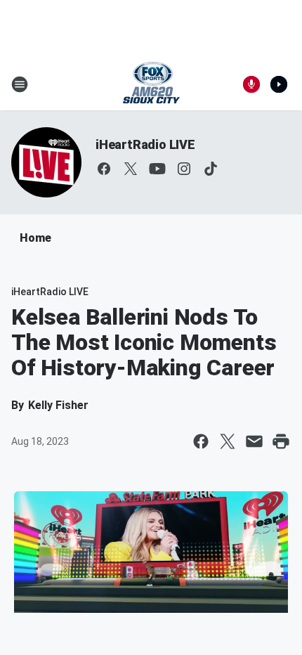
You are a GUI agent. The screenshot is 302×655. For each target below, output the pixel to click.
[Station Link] (151, 84)
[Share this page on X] (227, 441)
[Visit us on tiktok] (210, 168)
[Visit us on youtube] (157, 168)
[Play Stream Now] (278, 84)
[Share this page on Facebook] (201, 441)
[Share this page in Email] (254, 441)
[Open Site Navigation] (19, 84)
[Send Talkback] (251, 84)
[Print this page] (281, 441)
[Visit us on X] (130, 168)
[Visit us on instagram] (184, 168)
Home (35, 238)
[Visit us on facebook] (104, 168)
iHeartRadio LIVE (145, 144)
